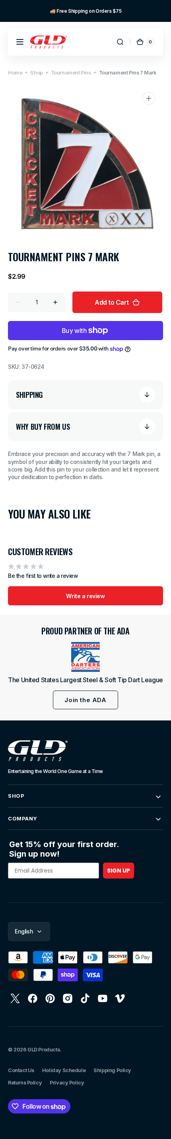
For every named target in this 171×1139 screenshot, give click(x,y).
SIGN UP (118, 871)
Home (15, 73)
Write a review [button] (85, 596)
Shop (36, 73)
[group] (85, 11)
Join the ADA (85, 700)
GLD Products (43, 1050)
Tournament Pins (71, 73)
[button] (20, 42)
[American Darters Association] (85, 657)
